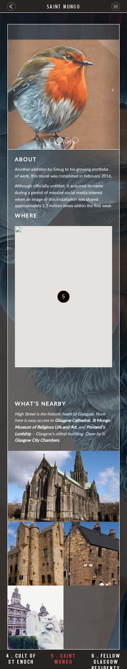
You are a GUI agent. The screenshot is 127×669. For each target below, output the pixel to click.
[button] (16, 86)
